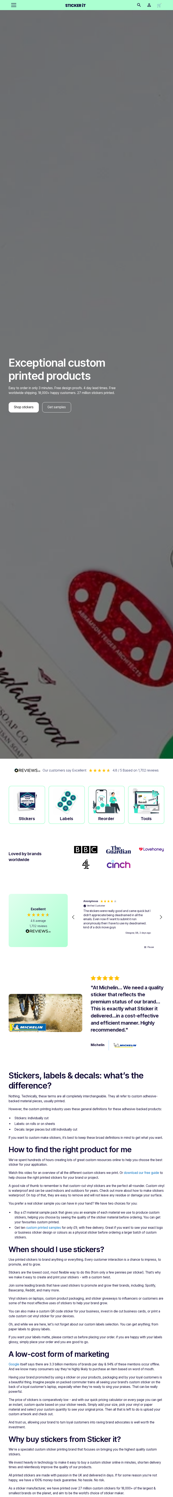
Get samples (56, 407)
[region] (117, 917)
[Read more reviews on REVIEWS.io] (38, 931)
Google (14, 1364)
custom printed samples (43, 1228)
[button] (13, 5)
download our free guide (141, 1173)
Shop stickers (24, 407)
